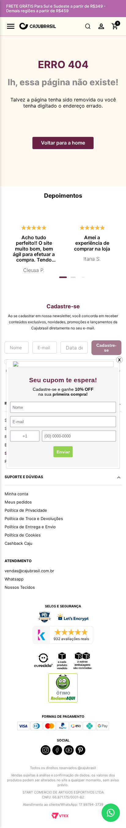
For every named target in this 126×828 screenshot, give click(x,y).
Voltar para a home (63, 143)
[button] (88, 26)
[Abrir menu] (11, 26)
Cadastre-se (106, 348)
